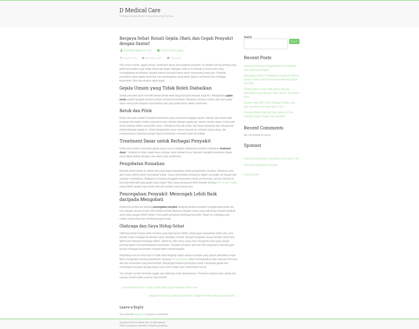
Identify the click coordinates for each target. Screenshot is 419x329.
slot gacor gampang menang (260, 164)
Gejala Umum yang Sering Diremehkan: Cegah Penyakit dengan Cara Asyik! (193, 295)
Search (248, 37)
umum (159, 58)
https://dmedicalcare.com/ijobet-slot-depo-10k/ (271, 158)
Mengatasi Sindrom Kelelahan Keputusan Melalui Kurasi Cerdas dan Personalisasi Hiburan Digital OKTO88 (271, 79)
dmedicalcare (180, 259)
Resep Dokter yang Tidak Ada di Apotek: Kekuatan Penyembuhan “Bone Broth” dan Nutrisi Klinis (271, 93)
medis (152, 58)
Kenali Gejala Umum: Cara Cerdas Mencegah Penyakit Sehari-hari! (158, 287)
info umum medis (227, 182)
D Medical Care (139, 10)
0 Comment (175, 58)
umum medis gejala (172, 50)
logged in (139, 314)
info (146, 58)
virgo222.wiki (251, 174)
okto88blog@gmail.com (137, 50)
